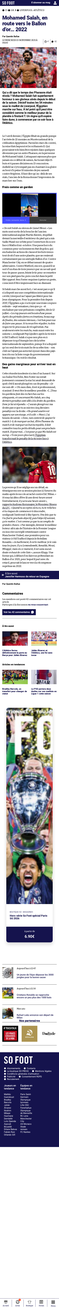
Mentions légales (43, 1071)
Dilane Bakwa (10, 1129)
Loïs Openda (10, 1121)
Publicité (11, 1076)
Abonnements (13, 1068)
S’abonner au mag (40, 2)
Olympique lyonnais (25, 1101)
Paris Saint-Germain (25, 1095)
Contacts (31, 1068)
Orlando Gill (9, 1134)
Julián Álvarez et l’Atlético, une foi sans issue (42, 635)
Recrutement (13, 1079)
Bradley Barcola (7, 1101)
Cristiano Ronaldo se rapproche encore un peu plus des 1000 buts (28, 987)
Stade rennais (23, 1128)
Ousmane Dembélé (8, 1117)
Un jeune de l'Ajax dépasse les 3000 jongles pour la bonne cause (27, 967)
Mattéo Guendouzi (9, 1095)
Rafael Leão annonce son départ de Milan (22, 1006)
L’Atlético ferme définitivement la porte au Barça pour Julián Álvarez (14, 636)
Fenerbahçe (25, 1108)
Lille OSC (24, 1105)
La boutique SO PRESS (18, 1071)
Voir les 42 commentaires (17, 612)
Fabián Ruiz (9, 1132)
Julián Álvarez (7, 1106)
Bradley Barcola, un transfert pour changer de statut (13, 673)
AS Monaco (26, 1124)
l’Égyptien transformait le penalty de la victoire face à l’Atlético (25, 438)
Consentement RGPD (32, 1076)
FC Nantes (25, 1132)
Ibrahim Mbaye (7, 1112)
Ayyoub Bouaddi (8, 1125)
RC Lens (24, 1116)
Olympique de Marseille (26, 1112)
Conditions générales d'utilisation (23, 1074)
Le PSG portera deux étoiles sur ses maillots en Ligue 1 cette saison (42, 673)
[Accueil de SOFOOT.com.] (8, 3)
